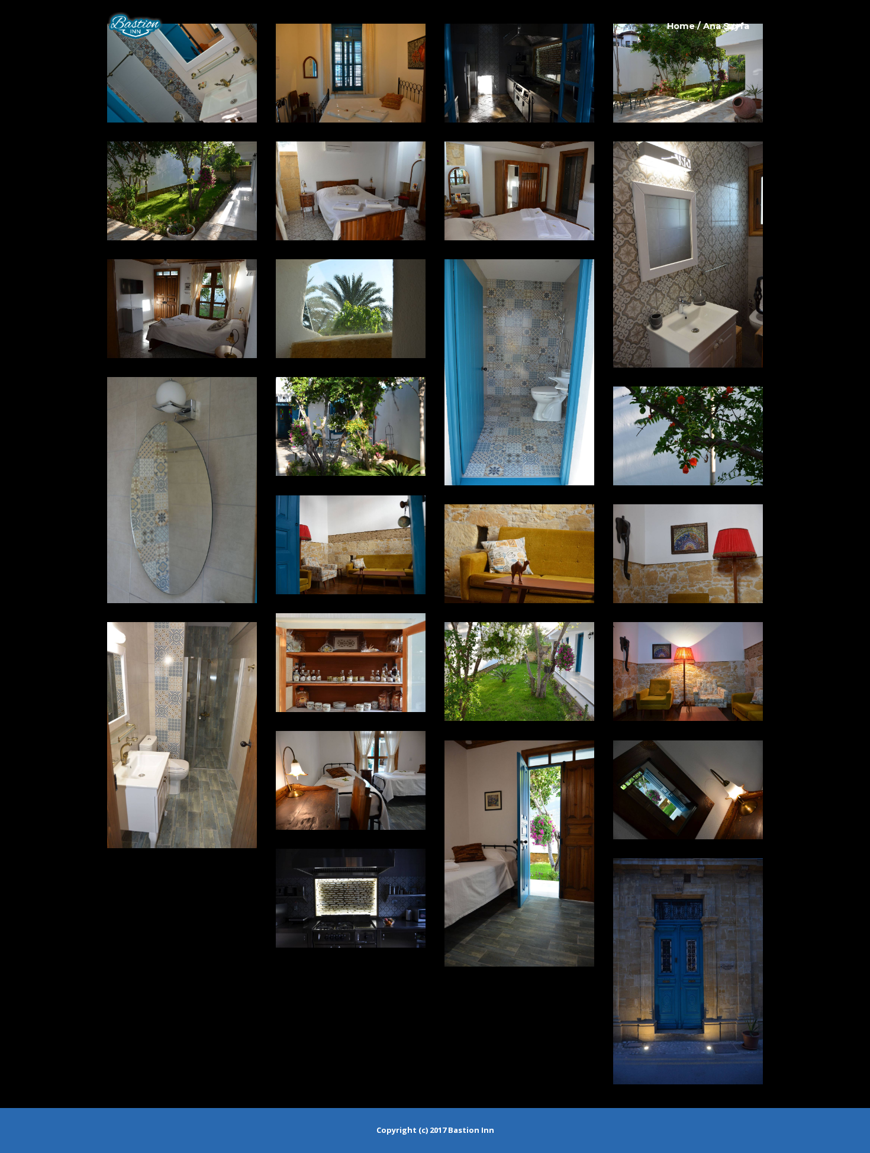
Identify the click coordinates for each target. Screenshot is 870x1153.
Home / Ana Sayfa (708, 26)
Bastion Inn (471, 1130)
